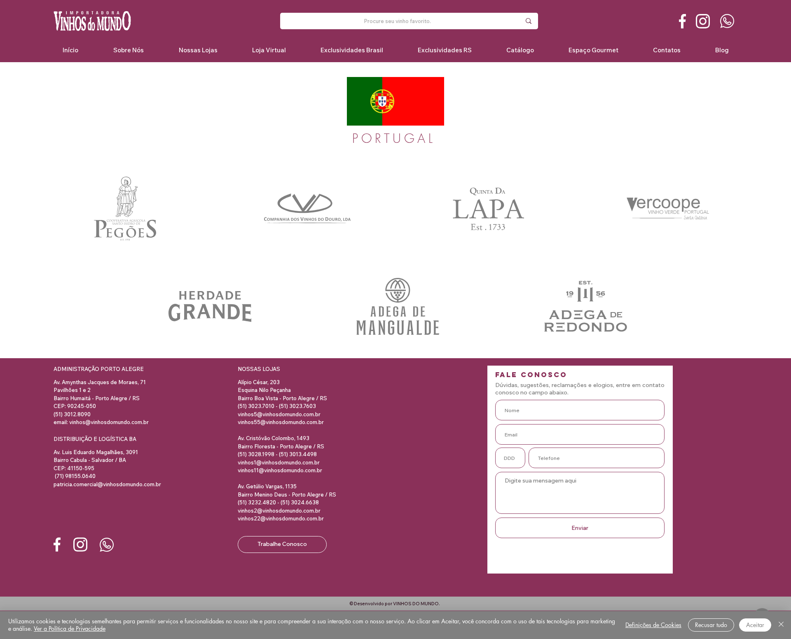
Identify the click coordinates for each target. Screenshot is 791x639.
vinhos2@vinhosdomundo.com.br (279, 510)
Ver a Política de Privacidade (69, 628)
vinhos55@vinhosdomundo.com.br (281, 422)
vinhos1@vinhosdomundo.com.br (279, 462)
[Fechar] (781, 625)
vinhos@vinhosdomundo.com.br (109, 422)
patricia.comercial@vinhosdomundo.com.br (107, 484)
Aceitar (755, 625)
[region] (126, 209)
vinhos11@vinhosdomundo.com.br (280, 470)
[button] (351, 50)
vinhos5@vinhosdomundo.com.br (279, 414)
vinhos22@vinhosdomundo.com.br (281, 518)
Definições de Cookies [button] (653, 625)
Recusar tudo (711, 625)
